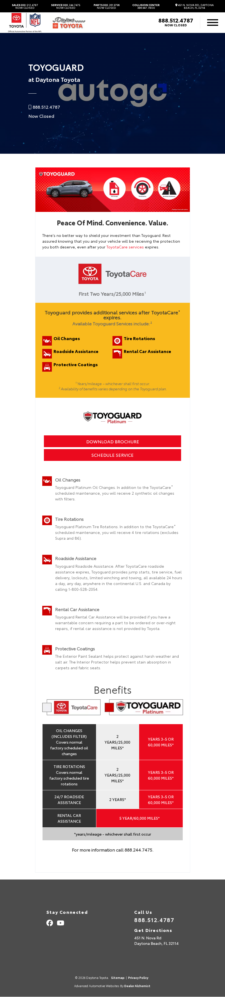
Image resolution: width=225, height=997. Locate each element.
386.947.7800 (146, 6)
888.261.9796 (107, 6)
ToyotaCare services (125, 247)
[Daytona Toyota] (69, 22)
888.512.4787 (25, 6)
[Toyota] (25, 22)
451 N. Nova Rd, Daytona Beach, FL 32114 (196, 6)
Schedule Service (112, 455)
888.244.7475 (65, 6)
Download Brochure (112, 441)
